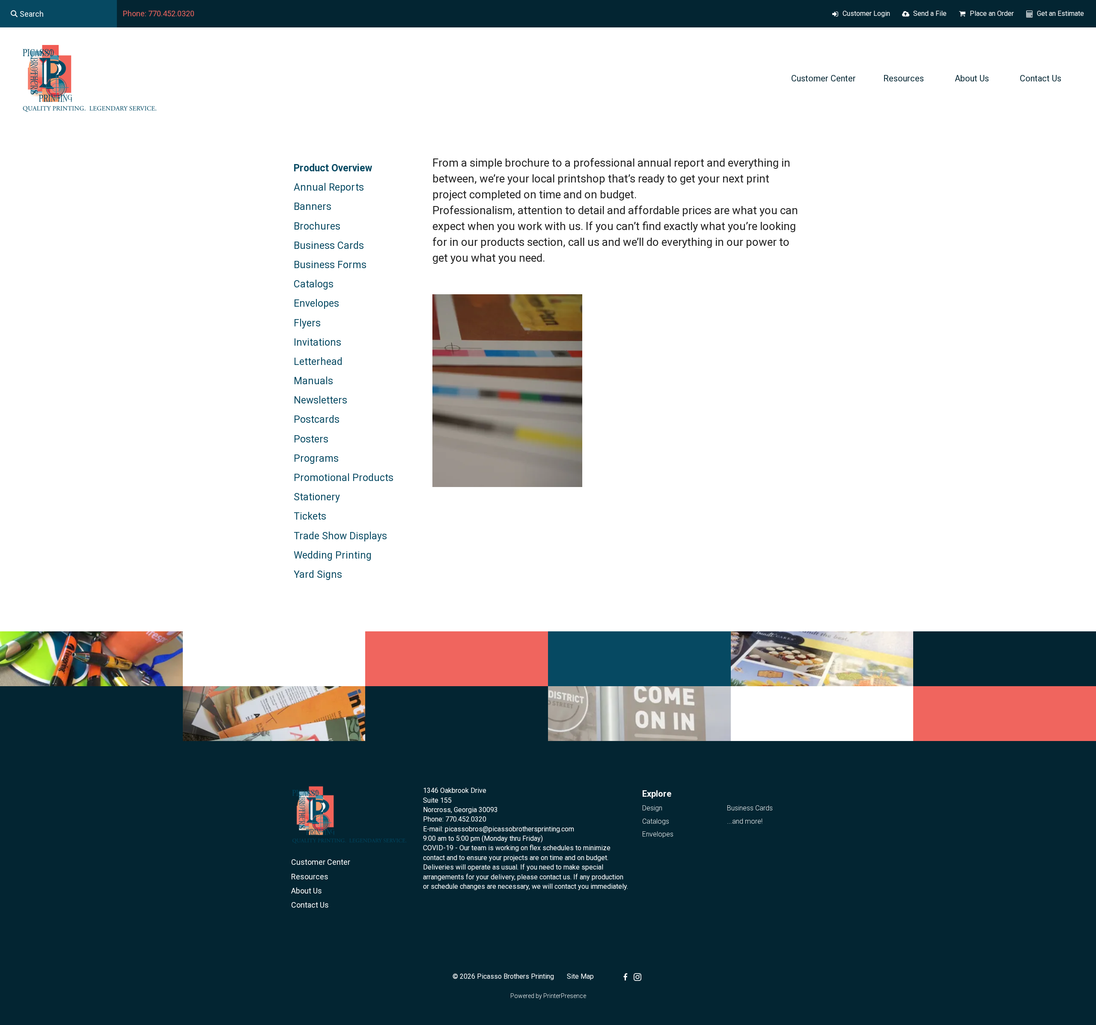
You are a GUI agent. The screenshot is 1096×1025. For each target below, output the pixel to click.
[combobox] (58, 13)
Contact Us (1040, 78)
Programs (316, 458)
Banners (312, 206)
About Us (972, 78)
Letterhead (318, 362)
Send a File (930, 13)
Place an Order (992, 13)
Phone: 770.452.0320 (158, 13)
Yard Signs (318, 574)
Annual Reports (329, 187)
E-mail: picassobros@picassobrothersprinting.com (498, 829)
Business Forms (330, 265)
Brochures (317, 226)
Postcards (317, 419)
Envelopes (316, 303)
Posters (311, 439)
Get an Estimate (1060, 13)
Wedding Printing (333, 555)
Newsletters (320, 400)
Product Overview (333, 168)
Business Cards (329, 245)
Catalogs (314, 284)
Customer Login (866, 13)
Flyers (307, 323)
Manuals (313, 381)
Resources (903, 78)
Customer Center (823, 78)
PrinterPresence (564, 995)
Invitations (317, 342)
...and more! (744, 821)
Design (652, 808)
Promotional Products (343, 478)
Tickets (310, 516)
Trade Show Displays (340, 536)
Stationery (317, 497)
